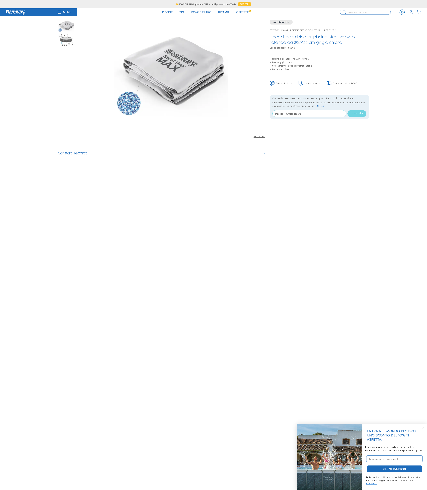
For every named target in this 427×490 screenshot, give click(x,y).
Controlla (357, 113)
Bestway (274, 30)
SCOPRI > (244, 4)
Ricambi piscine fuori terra (306, 30)
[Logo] (15, 12)
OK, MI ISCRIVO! (394, 469)
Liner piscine (329, 30)
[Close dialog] (423, 428)
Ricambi (285, 30)
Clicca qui (321, 106)
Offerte (243, 12)
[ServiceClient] (402, 12)
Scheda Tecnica (73, 153)
